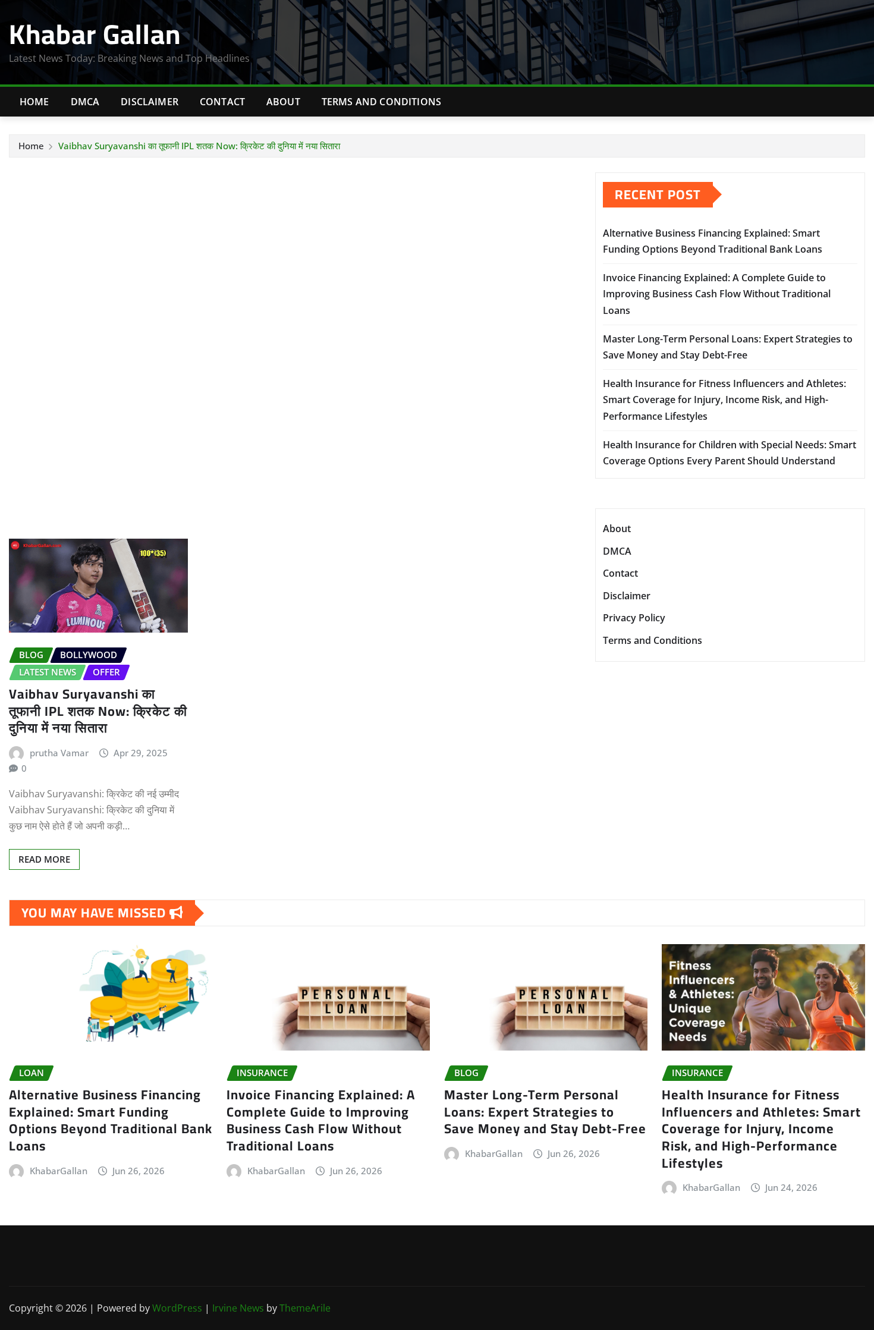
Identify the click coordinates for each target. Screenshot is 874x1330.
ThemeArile (305, 1308)
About (283, 101)
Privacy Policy (634, 618)
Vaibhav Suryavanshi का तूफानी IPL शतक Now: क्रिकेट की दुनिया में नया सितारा (199, 146)
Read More (44, 859)
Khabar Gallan (95, 33)
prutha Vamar (59, 753)
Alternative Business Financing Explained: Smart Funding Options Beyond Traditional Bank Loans (110, 1120)
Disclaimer (149, 101)
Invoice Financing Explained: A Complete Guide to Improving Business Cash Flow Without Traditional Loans (717, 293)
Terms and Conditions (381, 101)
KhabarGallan (58, 1171)
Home (34, 101)
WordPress (177, 1308)
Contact (222, 101)
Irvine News (238, 1308)
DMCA (85, 101)
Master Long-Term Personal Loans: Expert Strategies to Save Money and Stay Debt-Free (545, 1111)
